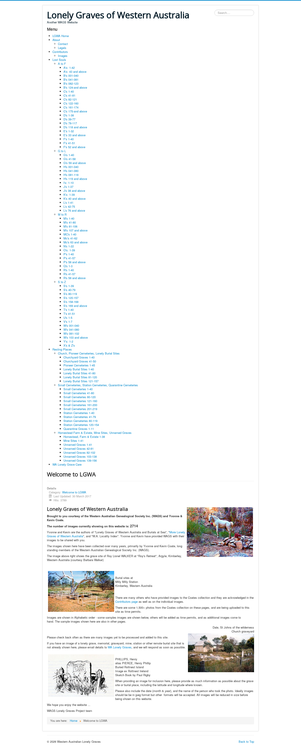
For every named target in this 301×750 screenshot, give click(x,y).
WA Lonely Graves (120, 647)
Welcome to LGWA (74, 492)
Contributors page (126, 601)
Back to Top (246, 741)
